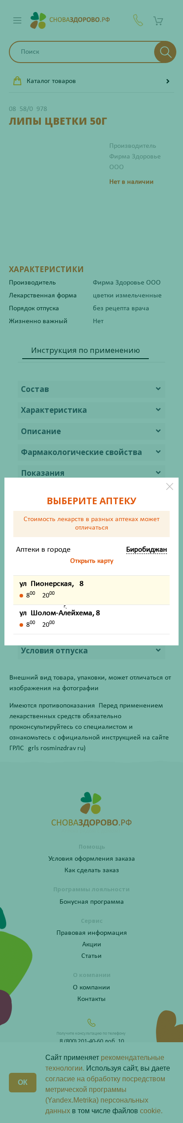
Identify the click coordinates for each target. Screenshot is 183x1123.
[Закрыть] (170, 486)
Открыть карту (91, 561)
